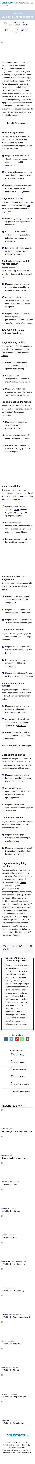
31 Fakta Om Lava (9, 1184)
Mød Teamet (26, 1450)
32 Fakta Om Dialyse (18, 1055)
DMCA (25, 1442)
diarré (16, 542)
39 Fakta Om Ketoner (18, 1077)
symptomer (14, 317)
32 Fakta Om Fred (9, 1237)
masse (21, 854)
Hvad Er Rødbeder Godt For (13, 1158)
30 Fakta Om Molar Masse (20, 1091)
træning (4, 355)
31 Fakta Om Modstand (11, 1343)
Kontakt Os (17, 1442)
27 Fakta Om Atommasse (20, 1084)
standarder (18, 990)
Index (15, 13)
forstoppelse (10, 666)
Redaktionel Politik (8, 1453)
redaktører (10, 999)
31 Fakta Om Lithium (18, 1069)
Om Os (8, 1442)
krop (28, 205)
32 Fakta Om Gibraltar (11, 1370)
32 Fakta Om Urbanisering (12, 1290)
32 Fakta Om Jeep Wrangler (13, 1397)
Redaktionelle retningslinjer (22, 31)
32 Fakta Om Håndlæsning (13, 1264)
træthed (23, 882)
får (6, 452)
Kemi (20, 13)
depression (21, 725)
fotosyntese (14, 841)
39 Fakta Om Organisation (12, 1423)
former (16, 509)
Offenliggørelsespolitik (16, 1448)
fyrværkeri (26, 620)
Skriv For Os (26, 1445)
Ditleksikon (10, 3)
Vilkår (18, 1445)
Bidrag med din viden (24, 1453)
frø (2, 895)
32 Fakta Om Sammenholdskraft (15, 1317)
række (3, 409)
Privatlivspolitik (8, 1445)
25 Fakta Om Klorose (10, 1211)
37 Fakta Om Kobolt (18, 1062)
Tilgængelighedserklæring (11, 1450)
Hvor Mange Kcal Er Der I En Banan (16, 1131)
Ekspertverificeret (12, 30)
